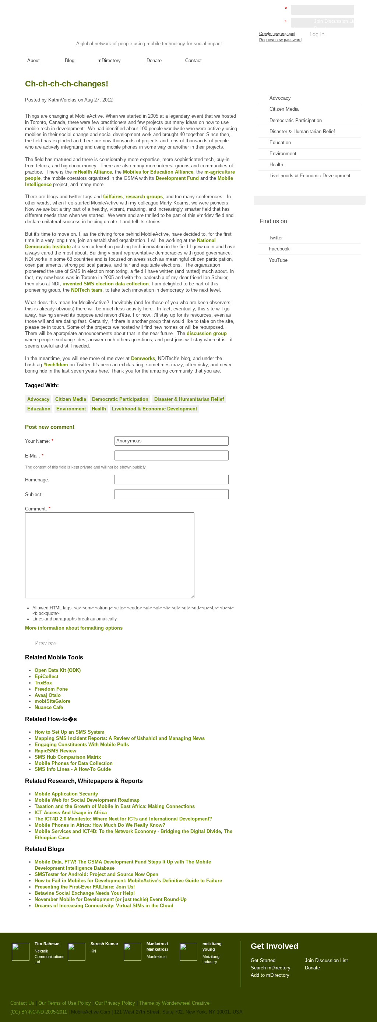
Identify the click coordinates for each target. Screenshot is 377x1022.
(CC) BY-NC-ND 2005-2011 (38, 1012)
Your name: (39, 441)
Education (38, 409)
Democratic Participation (120, 399)
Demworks (143, 358)
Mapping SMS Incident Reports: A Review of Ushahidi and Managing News (120, 738)
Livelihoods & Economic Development (309, 175)
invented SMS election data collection (106, 283)
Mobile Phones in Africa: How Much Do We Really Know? (100, 825)
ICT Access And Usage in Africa (71, 812)
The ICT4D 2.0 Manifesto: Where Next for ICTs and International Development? (123, 819)
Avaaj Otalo (48, 695)
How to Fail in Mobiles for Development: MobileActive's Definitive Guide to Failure (128, 880)
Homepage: (37, 479)
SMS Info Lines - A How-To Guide (73, 769)
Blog (69, 60)
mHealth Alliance (92, 172)
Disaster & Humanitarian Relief (189, 399)
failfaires (113, 196)
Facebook (279, 249)
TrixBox (43, 683)
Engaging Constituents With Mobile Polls (82, 744)
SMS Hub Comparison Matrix (68, 757)
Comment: (37, 509)
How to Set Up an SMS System (70, 732)
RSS (350, 90)
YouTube (278, 260)
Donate (154, 60)
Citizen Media (70, 399)
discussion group (207, 333)
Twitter (276, 238)
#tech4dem (55, 364)
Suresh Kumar (104, 943)
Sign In (350, 43)
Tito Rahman (47, 943)
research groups (144, 196)
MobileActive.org (67, 29)
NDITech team (86, 290)
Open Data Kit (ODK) (58, 670)
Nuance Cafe (49, 707)
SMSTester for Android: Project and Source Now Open (96, 874)
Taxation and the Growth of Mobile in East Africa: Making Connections (115, 806)
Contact (193, 60)
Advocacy (38, 399)
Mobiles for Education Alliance (158, 172)
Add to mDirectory (281, 36)
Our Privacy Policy (115, 1003)
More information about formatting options (74, 628)
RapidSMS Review (55, 751)
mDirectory (109, 60)
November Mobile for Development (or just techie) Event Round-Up (111, 899)
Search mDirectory (282, 28)
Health (99, 409)
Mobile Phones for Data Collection (74, 763)
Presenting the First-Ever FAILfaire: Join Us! (85, 887)
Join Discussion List (335, 21)
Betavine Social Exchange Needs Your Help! (85, 893)
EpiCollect (46, 676)
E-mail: (34, 456)
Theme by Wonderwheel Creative (174, 1003)
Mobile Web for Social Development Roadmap (87, 800)
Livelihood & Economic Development (154, 409)
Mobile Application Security (66, 794)
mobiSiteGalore (52, 701)
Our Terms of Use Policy (64, 1003)
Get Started (274, 21)
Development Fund (177, 178)
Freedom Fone (51, 689)
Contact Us (22, 1003)
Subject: (34, 494)
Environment (71, 409)
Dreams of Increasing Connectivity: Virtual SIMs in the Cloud (104, 905)
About (33, 60)
